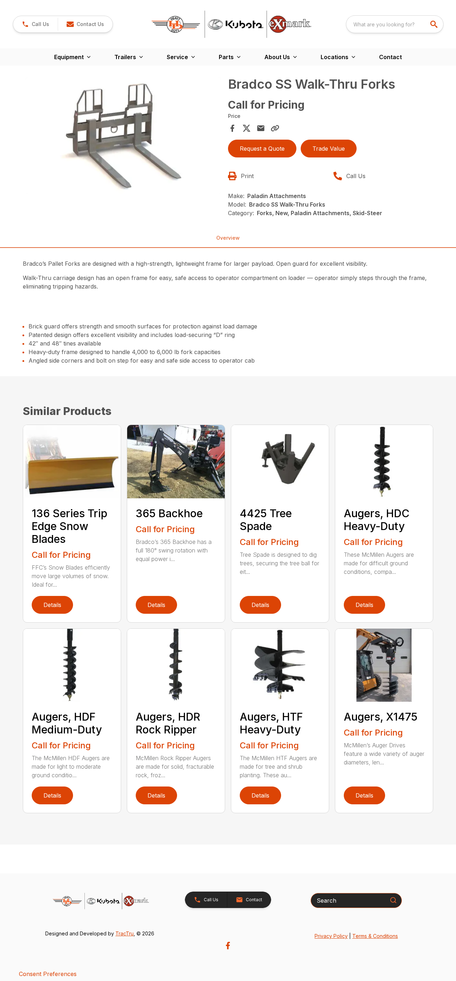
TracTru (124, 933)
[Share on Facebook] (232, 128)
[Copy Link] (275, 128)
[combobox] (394, 24)
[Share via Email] (260, 128)
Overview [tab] (228, 238)
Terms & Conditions (375, 936)
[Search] (393, 900)
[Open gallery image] (123, 135)
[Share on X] (246, 128)
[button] (35, 24)
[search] (434, 24)
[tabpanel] (123, 136)
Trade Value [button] (328, 148)
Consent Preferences (48, 973)
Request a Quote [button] (262, 148)
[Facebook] (227, 945)
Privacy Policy (331, 936)
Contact (390, 57)
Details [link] (52, 604)
